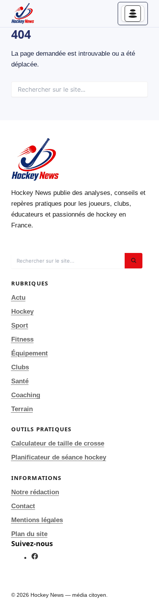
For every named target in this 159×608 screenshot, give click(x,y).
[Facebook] (35, 558)
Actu (18, 297)
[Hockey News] (22, 13)
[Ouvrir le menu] (132, 13)
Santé (20, 381)
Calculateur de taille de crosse (57, 443)
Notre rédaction (35, 492)
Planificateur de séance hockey (58, 457)
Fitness (22, 339)
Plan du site (29, 534)
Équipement (29, 353)
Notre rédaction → (39, 242)
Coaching (25, 395)
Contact (23, 506)
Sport (19, 325)
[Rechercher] (133, 260)
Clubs (20, 367)
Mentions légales (37, 520)
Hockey (22, 311)
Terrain (22, 409)
